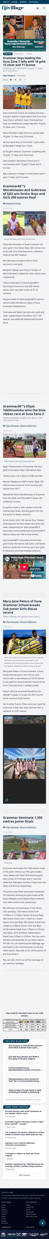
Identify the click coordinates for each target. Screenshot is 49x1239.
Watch (4, 1216)
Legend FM (30, 1207)
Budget (4, 1221)
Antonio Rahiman (28, 425)
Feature (29, 54)
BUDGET (23, 2)
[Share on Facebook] (11, 80)
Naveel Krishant (13, 203)
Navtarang (29, 1212)
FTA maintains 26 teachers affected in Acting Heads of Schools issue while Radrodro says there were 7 (24, 1134)
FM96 (28, 1205)
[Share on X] (15, 80)
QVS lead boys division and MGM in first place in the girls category (24, 1057)
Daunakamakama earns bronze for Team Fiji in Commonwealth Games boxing (24, 1081)
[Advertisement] (24, 992)
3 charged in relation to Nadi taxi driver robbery (22, 1154)
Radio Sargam (31, 1214)
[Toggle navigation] (43, 8)
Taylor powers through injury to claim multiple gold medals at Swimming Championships (25, 1092)
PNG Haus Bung (31, 1216)
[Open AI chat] (42, 1222)
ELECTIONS (33, 2)
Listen (4, 1219)
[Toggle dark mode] (38, 8)
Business (5, 1212)
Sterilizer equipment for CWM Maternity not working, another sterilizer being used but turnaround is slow (24, 1166)
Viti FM (28, 1210)
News (3, 1205)
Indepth (4, 1210)
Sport (3, 1207)
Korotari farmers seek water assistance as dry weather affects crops (23, 1112)
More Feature (24, 1175)
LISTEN (14, 2)
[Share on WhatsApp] (20, 80)
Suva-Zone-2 (19, 54)
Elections (5, 1223)
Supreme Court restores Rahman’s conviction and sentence (20, 1144)
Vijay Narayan (9, 75)
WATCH (6, 2)
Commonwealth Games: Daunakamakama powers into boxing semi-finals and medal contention (25, 1070)
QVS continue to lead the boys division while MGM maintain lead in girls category (25, 1047)
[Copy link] (25, 80)
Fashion (4, 1214)
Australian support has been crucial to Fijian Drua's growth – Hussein (24, 1123)
